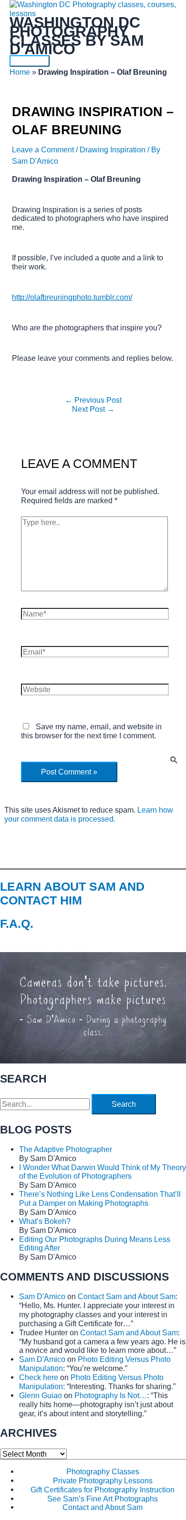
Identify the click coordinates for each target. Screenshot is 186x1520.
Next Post (93, 409)
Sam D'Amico (42, 1296)
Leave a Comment (43, 149)
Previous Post (93, 400)
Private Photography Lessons (103, 1480)
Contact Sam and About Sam (127, 1296)
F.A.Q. (16, 923)
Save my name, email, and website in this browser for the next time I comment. (91, 731)
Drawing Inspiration (112, 149)
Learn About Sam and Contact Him (72, 893)
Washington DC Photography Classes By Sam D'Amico (77, 36)
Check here (38, 1377)
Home (20, 72)
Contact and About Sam (102, 1507)
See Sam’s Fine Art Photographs (102, 1498)
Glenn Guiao (40, 1395)
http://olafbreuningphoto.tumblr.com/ (72, 297)
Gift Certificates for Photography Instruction (103, 1489)
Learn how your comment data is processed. (88, 814)
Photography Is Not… (110, 1395)
